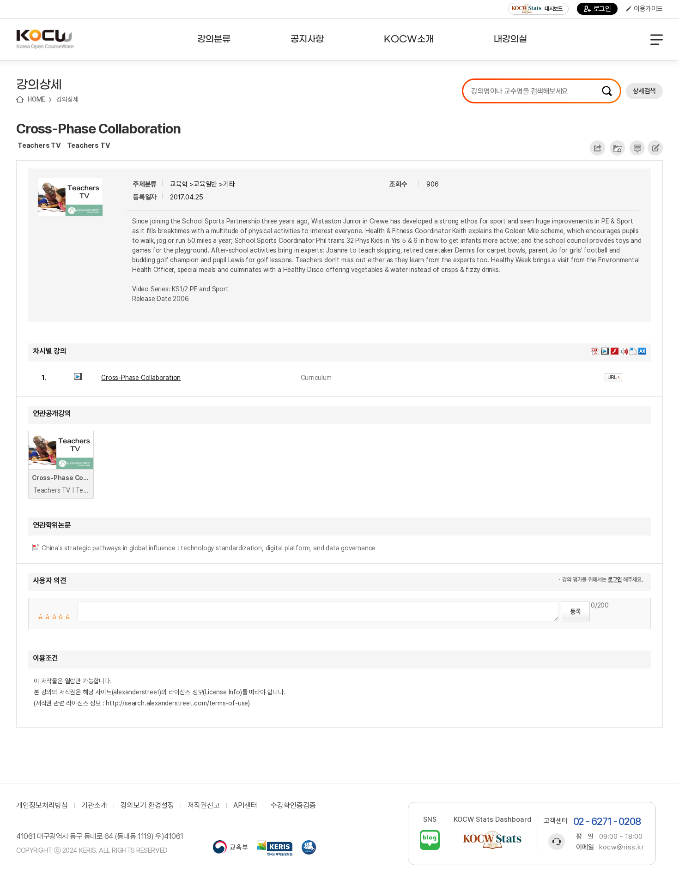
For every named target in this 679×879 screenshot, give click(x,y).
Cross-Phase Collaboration (98, 128)
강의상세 (67, 99)
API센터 (245, 805)
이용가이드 (648, 9)
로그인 (602, 9)
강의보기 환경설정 (147, 805)
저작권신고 (204, 805)
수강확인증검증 (293, 805)
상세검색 (644, 91)
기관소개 (94, 805)
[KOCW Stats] (492, 840)
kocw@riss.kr (621, 847)
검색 (607, 91)
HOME (36, 99)
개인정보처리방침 (42, 805)
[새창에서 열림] (230, 848)
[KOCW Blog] (430, 840)
